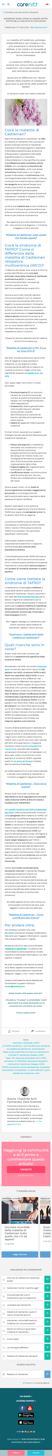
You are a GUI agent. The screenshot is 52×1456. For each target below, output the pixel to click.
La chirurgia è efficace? (17, 1347)
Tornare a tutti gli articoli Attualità (21, 12)
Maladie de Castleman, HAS (26, 1073)
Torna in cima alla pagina (37, 1383)
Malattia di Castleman (17, 1374)
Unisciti (26, 1169)
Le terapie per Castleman (19, 1305)
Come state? (13, 1339)
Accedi (36, 1453)
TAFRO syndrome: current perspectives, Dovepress (26, 1067)
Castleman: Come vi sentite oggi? (23, 1288)
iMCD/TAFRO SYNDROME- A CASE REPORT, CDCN (26, 1070)
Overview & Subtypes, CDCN (26, 1043)
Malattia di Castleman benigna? (22, 1356)
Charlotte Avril (40, 27)
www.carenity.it (14, 1439)
